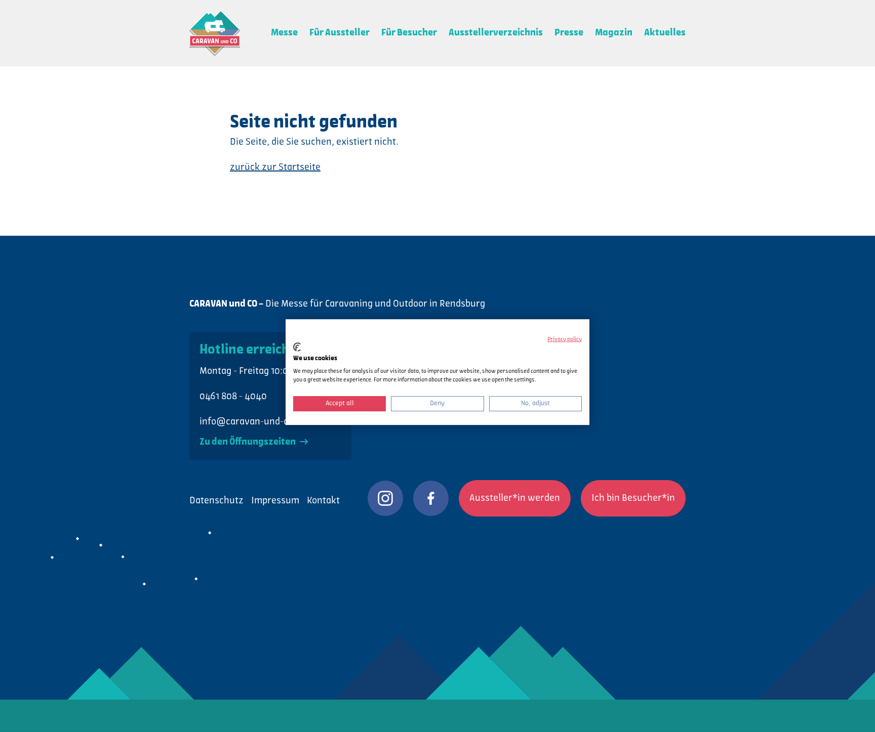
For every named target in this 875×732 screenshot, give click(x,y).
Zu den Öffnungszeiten (248, 442)
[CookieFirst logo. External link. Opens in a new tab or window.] (297, 347)
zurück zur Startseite (275, 167)
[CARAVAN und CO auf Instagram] (385, 498)
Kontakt (323, 501)
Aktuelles (665, 33)
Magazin (613, 33)
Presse (568, 33)
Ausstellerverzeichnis (496, 33)
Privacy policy (564, 339)
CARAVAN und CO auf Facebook (431, 498)
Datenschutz (216, 501)
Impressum (275, 501)
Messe (284, 33)
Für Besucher (409, 33)
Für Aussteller (339, 33)
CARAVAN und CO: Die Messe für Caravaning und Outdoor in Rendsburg (214, 33)
